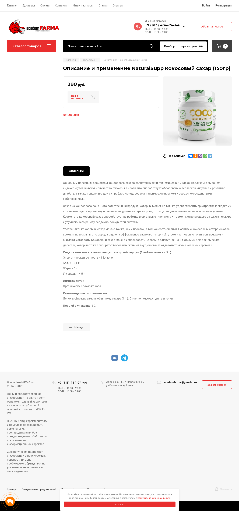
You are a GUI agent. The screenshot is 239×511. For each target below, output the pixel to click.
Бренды (11, 489)
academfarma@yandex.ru (180, 382)
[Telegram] (210, 156)
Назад (78, 327)
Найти (151, 46)
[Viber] (200, 156)
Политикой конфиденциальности (154, 498)
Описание (76, 171)
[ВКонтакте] (190, 156)
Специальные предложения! (39, 489)
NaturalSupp (71, 115)
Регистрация (223, 5)
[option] (197, 111)
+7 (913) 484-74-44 (162, 25)
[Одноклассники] (195, 156)
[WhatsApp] (205, 156)
